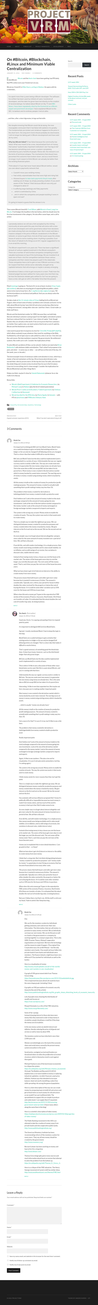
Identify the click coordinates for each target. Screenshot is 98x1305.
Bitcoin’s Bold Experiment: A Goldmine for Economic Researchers (34, 384)
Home (9, 46)
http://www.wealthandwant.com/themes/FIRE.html (42, 1172)
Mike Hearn (26, 87)
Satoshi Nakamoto (38, 373)
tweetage (14, 286)
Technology (37, 405)
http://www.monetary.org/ (33, 1142)
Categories (71, 187)
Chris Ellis (43, 331)
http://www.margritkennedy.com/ (36, 1008)
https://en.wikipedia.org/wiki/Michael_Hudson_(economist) (45, 1069)
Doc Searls (26, 73)
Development (58, 46)
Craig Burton (35, 291)
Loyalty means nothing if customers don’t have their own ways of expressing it (80, 147)
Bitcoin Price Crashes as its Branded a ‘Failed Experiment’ (32, 390)
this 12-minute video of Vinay (28, 300)
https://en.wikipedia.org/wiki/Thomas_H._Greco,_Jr (42, 1163)
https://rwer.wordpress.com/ (34, 1002)
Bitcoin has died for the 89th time (23, 395)
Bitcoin (20, 78)
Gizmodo (52, 395)
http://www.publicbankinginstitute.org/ (38, 1128)
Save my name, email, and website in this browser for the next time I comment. (35, 1256)
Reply (16, 605)
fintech (11, 409)
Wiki (69, 46)
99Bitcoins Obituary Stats (37, 397)
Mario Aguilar (42, 395)
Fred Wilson (32, 209)
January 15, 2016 (13, 73)
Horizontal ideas (22, 405)
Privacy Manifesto (42, 46)
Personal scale (76, 122)
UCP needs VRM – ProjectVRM (80, 120)
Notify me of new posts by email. (20, 1265)
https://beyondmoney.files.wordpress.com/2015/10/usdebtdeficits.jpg (49, 978)
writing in (37, 87)
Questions (31, 405)
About (17, 46)
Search (70, 61)
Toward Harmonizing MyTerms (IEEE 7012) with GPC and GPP (78, 87)
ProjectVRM (16, 1298)
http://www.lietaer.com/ (32, 1151)
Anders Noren (80, 1298)
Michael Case (16, 387)
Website (9, 1246)
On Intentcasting (77, 156)
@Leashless (11, 288)
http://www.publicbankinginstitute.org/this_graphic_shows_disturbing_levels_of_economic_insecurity (59, 992)
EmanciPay (13, 405)
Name (9, 1227)
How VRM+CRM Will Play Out (78, 92)
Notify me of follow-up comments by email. (24, 1260)
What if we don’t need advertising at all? (49, 417)
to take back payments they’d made (39, 178)
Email (9, 1237)
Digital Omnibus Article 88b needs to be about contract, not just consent (79, 98)
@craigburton (46, 291)
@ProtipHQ (56, 331)
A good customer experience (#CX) (18, 417)
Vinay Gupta (56, 286)
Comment (10, 1205)
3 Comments (37, 73)
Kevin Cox (17, 440)
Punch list (27, 46)
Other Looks (72, 104)
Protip (49, 331)
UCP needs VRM (73, 82)
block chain (32, 78)
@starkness (20, 397)
